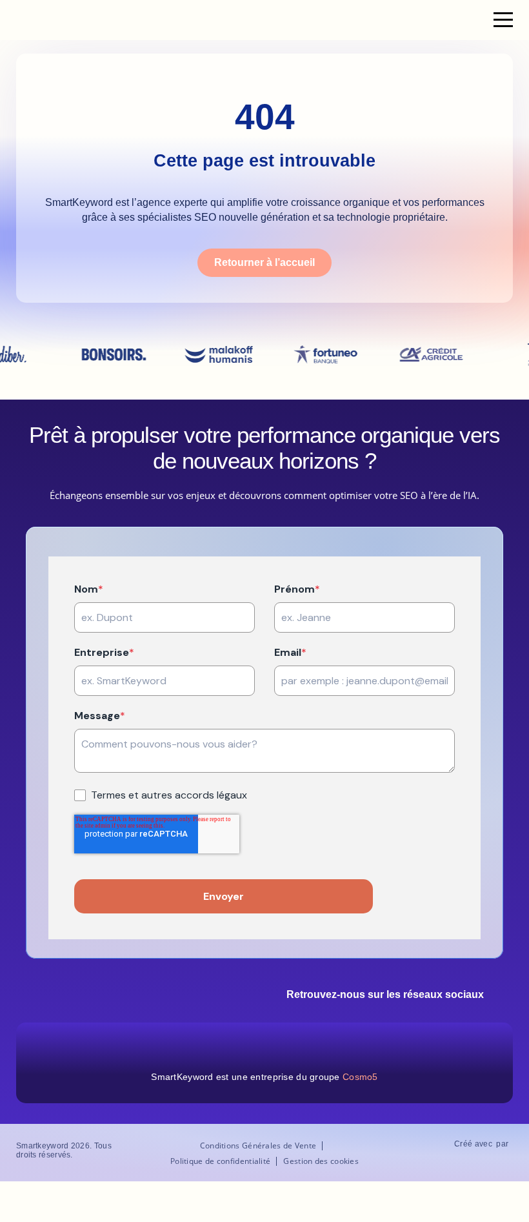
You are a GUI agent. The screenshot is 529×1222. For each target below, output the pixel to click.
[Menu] (503, 20)
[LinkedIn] (505, 996)
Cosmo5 (360, 1077)
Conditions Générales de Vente (258, 1145)
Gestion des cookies (321, 1161)
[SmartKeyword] (57, 20)
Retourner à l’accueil (264, 262)
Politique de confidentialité (220, 1161)
